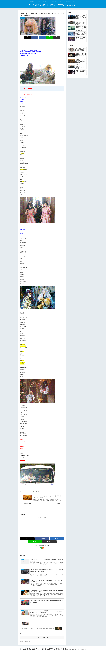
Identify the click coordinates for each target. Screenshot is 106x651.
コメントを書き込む (42, 637)
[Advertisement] (42, 44)
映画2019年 (23, 514)
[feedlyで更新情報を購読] (41, 548)
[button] (56, 37)
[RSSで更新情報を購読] (43, 548)
